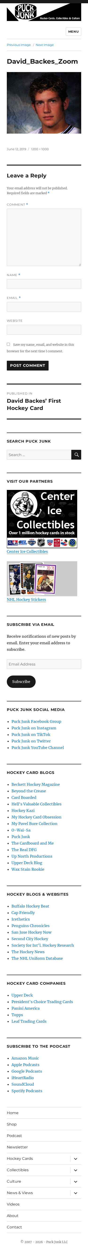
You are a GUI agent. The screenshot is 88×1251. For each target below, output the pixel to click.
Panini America (25, 1008)
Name (13, 275)
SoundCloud (22, 1084)
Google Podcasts (26, 1071)
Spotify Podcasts (26, 1090)
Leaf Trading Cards (28, 1021)
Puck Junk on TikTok (30, 734)
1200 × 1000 (40, 149)
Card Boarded (23, 797)
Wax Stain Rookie (27, 869)
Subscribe (21, 681)
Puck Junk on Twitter (31, 741)
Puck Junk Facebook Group (36, 721)
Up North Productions (31, 856)
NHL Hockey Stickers (26, 599)
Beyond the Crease (28, 791)
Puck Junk (20, 836)
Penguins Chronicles (30, 925)
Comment (17, 205)
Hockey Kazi (22, 810)
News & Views (20, 1193)
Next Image (45, 45)
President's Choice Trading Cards (42, 1001)
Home (13, 1113)
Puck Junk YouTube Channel (37, 747)
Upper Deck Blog (26, 862)
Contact (14, 1227)
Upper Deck (22, 995)
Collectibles (18, 1170)
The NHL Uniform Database (37, 958)
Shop (12, 1124)
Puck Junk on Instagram (33, 728)
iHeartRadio (22, 1077)
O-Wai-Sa (21, 830)
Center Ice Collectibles (27, 551)
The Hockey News (28, 952)
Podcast (14, 1135)
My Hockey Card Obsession (36, 817)
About (13, 1215)
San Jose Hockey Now (31, 932)
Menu (73, 31)
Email (14, 298)
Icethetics (20, 919)
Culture (14, 1181)
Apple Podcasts (25, 1064)
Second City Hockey (29, 938)
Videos (13, 1204)
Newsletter (17, 1147)
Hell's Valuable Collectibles (36, 804)
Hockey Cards (20, 1158)
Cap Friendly (23, 912)
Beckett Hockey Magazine (35, 784)
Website (15, 320)
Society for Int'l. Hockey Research (42, 945)
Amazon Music (25, 1058)
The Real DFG (24, 849)
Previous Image (19, 45)
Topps (17, 1014)
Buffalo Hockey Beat (30, 906)
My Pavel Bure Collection (34, 823)
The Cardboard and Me (32, 843)
